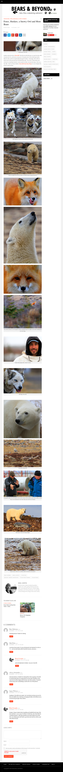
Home (5, 764)
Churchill (23, 575)
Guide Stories (22, 18)
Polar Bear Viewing (25, 577)
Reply (11, 636)
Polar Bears (35, 577)
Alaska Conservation (49, 46)
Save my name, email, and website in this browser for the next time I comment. (23, 748)
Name (5, 741)
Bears (54, 51)
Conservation (45, 764)
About (53, 764)
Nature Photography (14, 764)
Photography (47, 66)
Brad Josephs (7, 27)
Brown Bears (47, 59)
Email (5, 744)
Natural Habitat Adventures (11, 577)
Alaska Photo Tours (49, 49)
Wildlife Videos (26, 764)
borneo (54, 54)
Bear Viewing (7, 575)
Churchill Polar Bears (11, 18)
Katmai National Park (49, 61)
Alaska (45, 44)
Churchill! (17, 55)
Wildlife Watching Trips (50, 69)
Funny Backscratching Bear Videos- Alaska (10, 605)
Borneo (22, 613)
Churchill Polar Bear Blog (25, 63)
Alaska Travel (47, 51)
